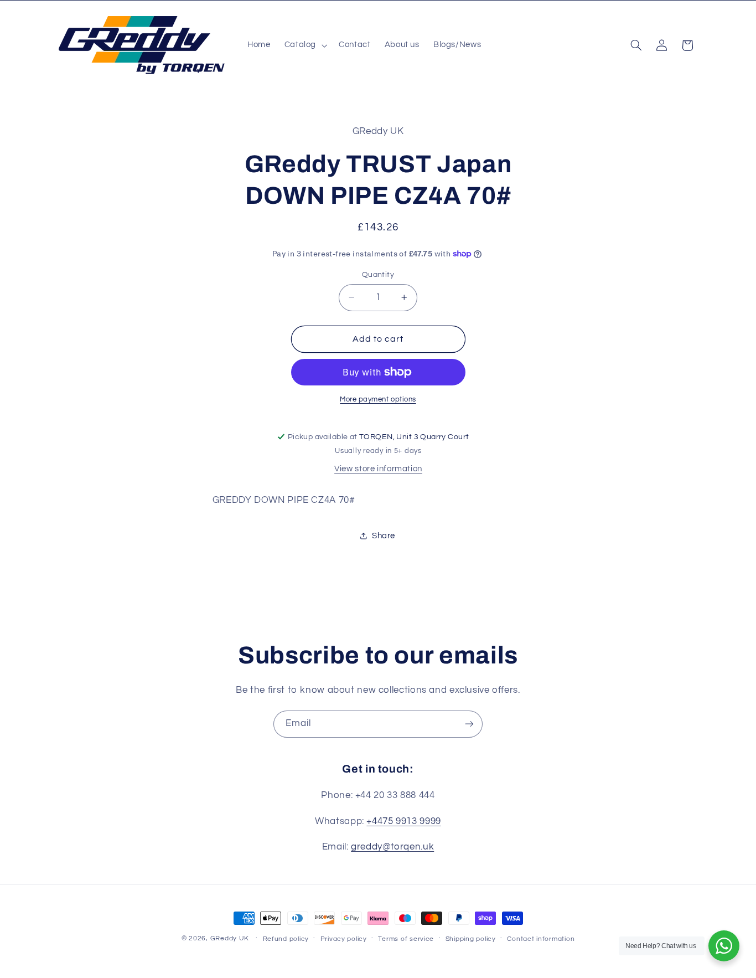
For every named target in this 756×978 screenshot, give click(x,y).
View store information (378, 469)
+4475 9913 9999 (403, 821)
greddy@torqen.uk (392, 847)
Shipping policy (471, 939)
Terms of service (406, 939)
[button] (304, 45)
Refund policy (286, 939)
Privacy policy (343, 939)
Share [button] (383, 536)
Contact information (540, 939)
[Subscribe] (469, 724)
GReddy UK (230, 938)
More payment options (378, 399)
